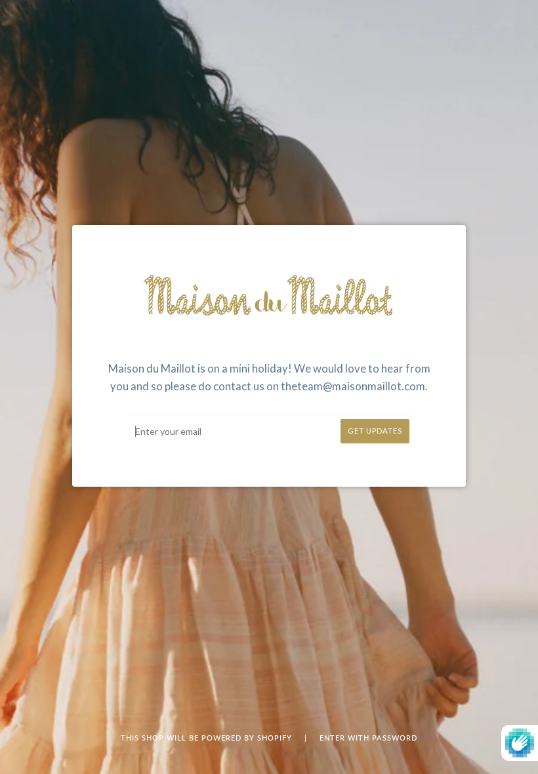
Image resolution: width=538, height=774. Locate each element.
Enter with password (368, 737)
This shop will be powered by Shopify (208, 737)
